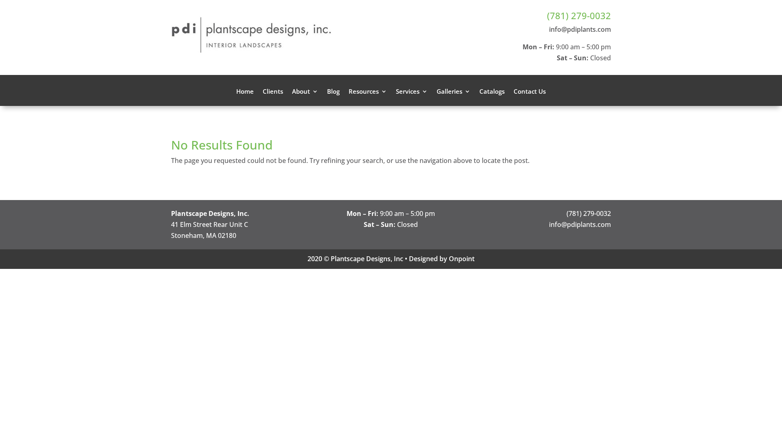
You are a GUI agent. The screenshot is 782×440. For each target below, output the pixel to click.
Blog (333, 91)
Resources (364, 91)
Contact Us (530, 91)
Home (245, 91)
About (301, 91)
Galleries (449, 91)
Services (408, 91)
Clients (273, 91)
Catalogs (492, 91)
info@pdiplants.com (580, 29)
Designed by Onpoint (441, 258)
